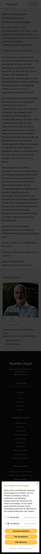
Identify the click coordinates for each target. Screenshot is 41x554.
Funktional (14, 524)
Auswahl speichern (21, 531)
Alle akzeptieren (21, 537)
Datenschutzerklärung (25, 548)
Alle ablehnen (21, 542)
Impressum (13, 548)
